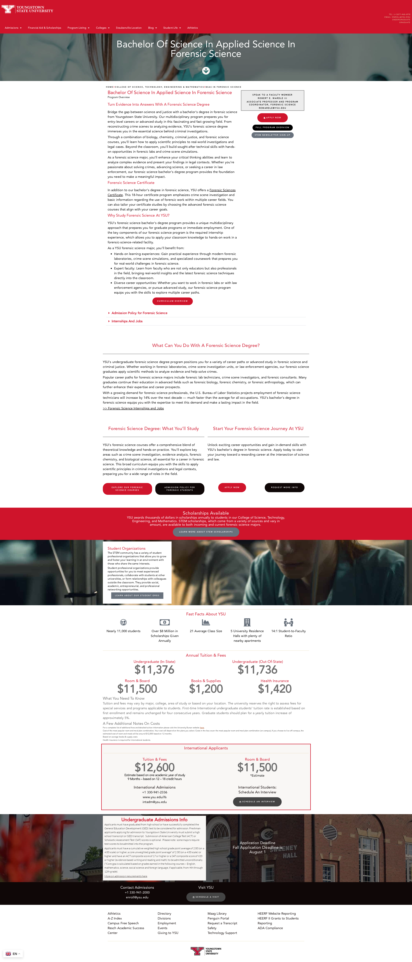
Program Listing (77, 28)
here (202, 727)
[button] (206, 313)
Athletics (192, 28)
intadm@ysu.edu (155, 801)
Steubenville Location (129, 28)
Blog (151, 28)
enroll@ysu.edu (137, 897)
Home (109, 87)
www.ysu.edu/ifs (155, 797)
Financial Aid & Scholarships (44, 28)
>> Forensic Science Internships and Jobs (133, 408)
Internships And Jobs (127, 321)
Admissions (11, 28)
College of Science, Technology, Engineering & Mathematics (159, 87)
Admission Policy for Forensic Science (139, 313)
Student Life (170, 28)
